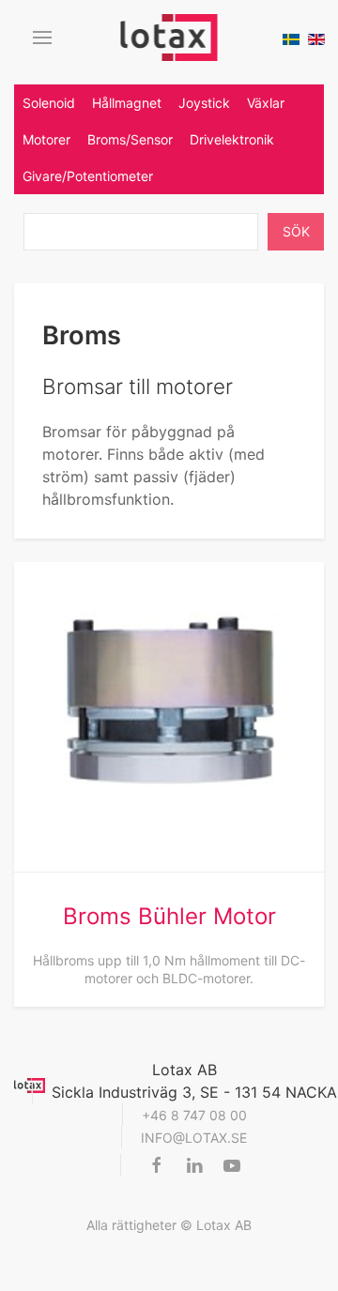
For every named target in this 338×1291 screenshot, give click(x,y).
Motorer (46, 139)
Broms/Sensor (130, 139)
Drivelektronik (232, 139)
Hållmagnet (126, 103)
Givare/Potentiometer (88, 176)
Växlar (265, 103)
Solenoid (49, 103)
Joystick (204, 103)
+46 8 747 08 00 (194, 1115)
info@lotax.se (194, 1138)
